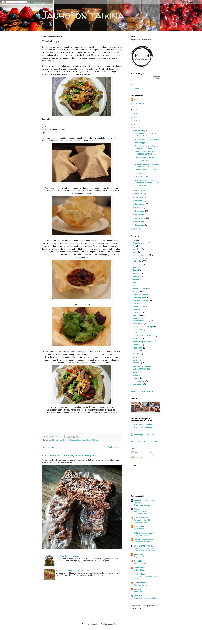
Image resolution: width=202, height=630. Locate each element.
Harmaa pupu (138, 591)
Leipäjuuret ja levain (141, 294)
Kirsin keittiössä (140, 583)
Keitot (135, 285)
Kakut (135, 282)
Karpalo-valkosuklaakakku (145, 170)
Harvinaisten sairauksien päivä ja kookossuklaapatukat (70, 455)
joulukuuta (139, 131)
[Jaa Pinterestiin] (77, 436)
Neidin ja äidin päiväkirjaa (143, 327)
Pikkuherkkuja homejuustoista (147, 139)
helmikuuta (140, 221)
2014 (135, 128)
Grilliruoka (137, 264)
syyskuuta (139, 197)
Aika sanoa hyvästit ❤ (142, 542)
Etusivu (81, 447)
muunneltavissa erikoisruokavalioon (68, 440)
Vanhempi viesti (114, 447)
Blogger (117, 624)
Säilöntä (136, 372)
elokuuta (139, 201)
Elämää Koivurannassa (143, 539)
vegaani (136, 378)
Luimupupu (138, 596)
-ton (134, 240)
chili (52, 440)
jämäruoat (137, 276)
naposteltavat (86, 440)
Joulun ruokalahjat (142, 177)
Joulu (135, 267)
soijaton (136, 354)
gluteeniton (137, 261)
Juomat (136, 270)
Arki (134, 246)
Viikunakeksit (140, 186)
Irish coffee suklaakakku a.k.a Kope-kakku (147, 135)
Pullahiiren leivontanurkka (145, 533)
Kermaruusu (139, 527)
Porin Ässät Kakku (140, 563)
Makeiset (136, 313)
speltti (135, 357)
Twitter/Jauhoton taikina (142, 424)
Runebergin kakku (140, 585)
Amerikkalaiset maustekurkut (67, 556)
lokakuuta (139, 194)
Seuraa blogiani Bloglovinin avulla (144, 442)
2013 (135, 229)
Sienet (135, 351)
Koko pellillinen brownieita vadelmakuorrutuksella (145, 153)
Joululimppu (140, 173)
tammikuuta (140, 225)
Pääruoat (95, 440)
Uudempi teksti (49, 447)
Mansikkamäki (140, 568)
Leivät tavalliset (139, 306)
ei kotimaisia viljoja (140, 255)
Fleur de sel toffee (142, 161)
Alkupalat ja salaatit (140, 243)
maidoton (136, 309)
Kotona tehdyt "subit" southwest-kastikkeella (73, 570)
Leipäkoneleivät (139, 297)
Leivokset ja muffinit (141, 300)
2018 (135, 114)
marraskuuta (140, 190)
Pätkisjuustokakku (140, 529)
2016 (135, 121)
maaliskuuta (140, 218)
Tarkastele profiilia (138, 103)
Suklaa (135, 360)
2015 (135, 124)
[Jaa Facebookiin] (74, 436)
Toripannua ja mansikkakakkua (145, 598)
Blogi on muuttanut (140, 557)
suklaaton (137, 363)
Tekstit (136, 452)
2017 (135, 117)
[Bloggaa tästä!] (68, 436)
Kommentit (138, 457)
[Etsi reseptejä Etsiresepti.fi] (142, 435)
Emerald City (139, 561)
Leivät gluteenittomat (141, 303)
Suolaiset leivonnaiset (142, 366)
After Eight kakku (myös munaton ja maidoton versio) (147, 181)
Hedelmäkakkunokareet (144, 157)
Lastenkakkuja (139, 570)
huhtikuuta (139, 214)
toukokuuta (140, 211)
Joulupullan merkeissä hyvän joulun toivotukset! (147, 147)
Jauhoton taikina (83, 15)
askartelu (136, 249)
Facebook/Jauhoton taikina (144, 427)
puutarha (136, 339)
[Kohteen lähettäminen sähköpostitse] (65, 436)
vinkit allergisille (139, 381)
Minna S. (137, 99)
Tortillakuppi (140, 143)
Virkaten (137, 589)
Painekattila (137, 330)
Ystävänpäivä (138, 384)
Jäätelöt (136, 279)
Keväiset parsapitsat (141, 535)
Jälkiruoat (137, 273)
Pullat (135, 333)
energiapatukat (139, 258)
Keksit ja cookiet (139, 288)
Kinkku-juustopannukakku (143, 505)
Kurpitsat (136, 291)
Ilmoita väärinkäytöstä (142, 391)
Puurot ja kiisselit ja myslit (143, 336)
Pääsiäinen (137, 348)
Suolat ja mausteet (140, 369)
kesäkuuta (139, 208)
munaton (136, 315)
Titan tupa (138, 509)
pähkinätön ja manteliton (143, 342)
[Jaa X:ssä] (71, 436)
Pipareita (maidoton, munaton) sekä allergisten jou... (147, 165)
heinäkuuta (140, 204)
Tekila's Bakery (140, 574)
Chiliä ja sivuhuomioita (143, 546)
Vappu (135, 375)
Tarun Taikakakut (141, 518)
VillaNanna (138, 555)
